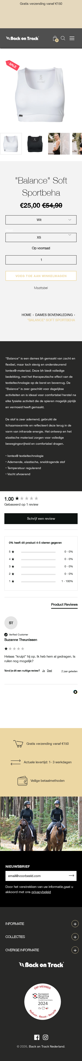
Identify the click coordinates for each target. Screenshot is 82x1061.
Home (26, 315)
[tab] (64, 605)
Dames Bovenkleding (54, 315)
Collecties (15, 937)
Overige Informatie (22, 950)
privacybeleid (41, 892)
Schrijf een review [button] (41, 518)
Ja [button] (43, 670)
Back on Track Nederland (46, 1046)
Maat (9, 230)
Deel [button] (49, 670)
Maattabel (41, 288)
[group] (41, 499)
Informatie (14, 924)
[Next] (71, 94)
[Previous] (11, 94)
